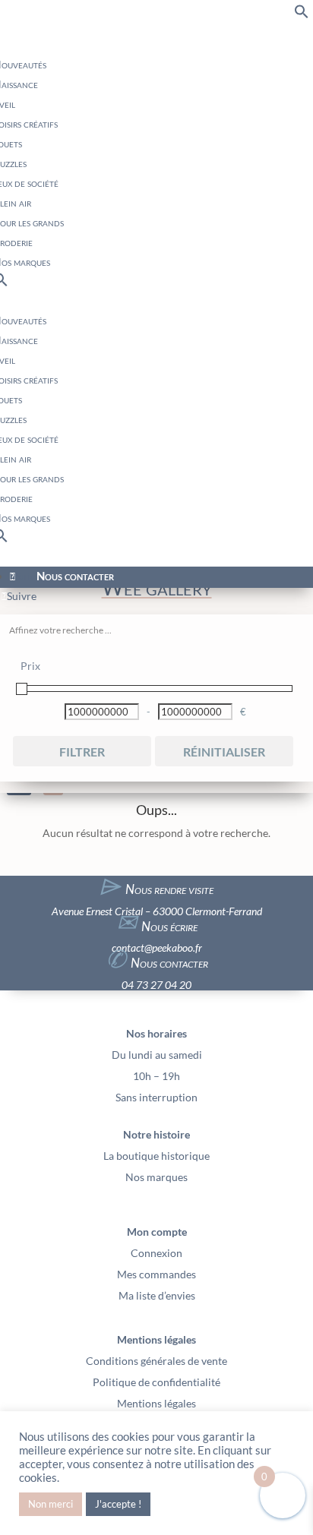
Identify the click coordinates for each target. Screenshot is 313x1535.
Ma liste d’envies (157, 1295)
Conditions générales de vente (156, 1360)
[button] (301, 14)
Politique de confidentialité (156, 1381)
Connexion (156, 1252)
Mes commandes (156, 1274)
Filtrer (82, 751)
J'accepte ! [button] (118, 1504)
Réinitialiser (224, 751)
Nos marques (156, 1176)
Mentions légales (156, 1403)
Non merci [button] (50, 1504)
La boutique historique (156, 1155)
